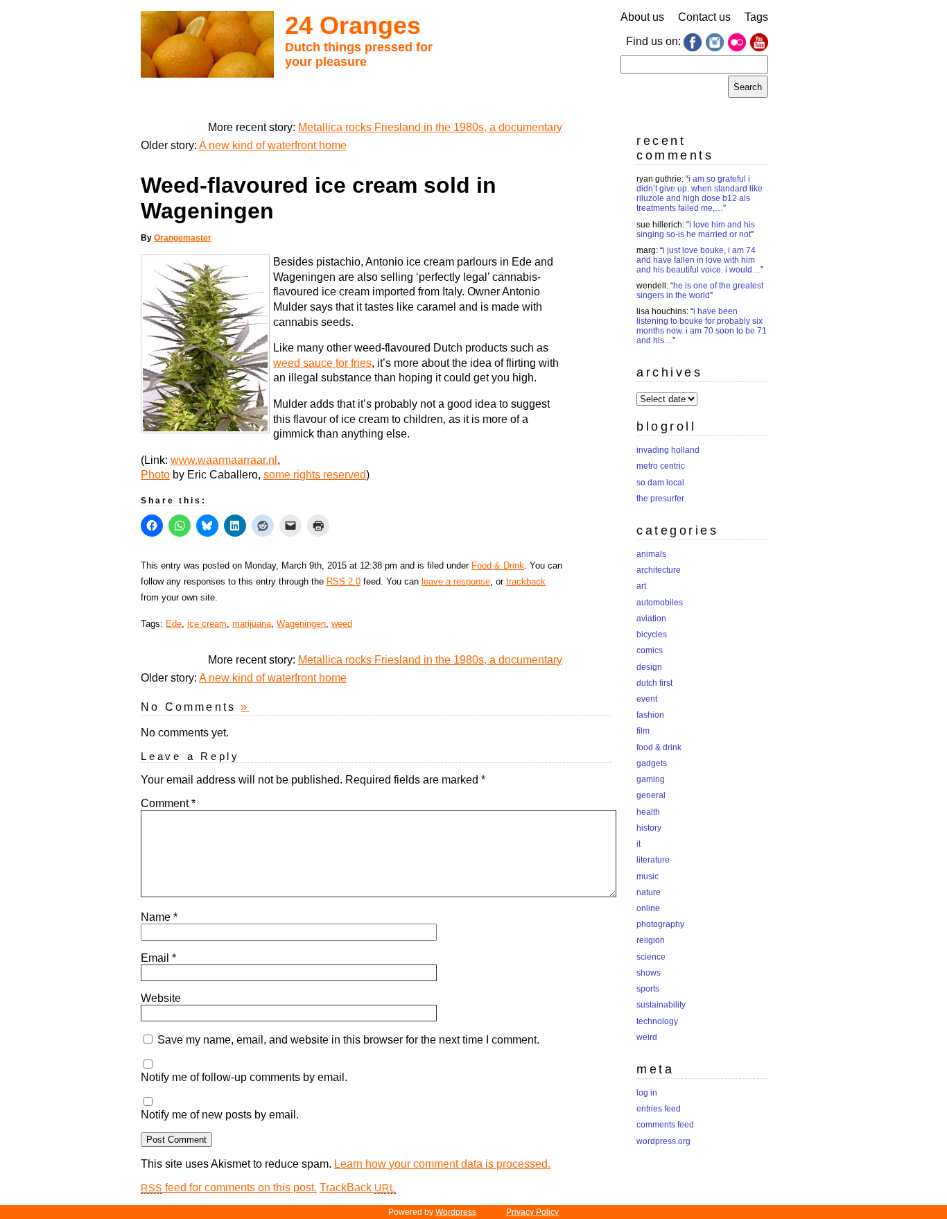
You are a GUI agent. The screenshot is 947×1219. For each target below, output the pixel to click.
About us (642, 17)
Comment (168, 803)
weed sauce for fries (322, 363)
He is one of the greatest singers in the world (699, 290)
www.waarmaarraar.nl (224, 460)
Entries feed (658, 1109)
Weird (646, 1037)
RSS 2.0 (343, 581)
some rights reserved (314, 475)
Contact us (704, 17)
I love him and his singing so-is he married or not (695, 229)
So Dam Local (660, 482)
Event (646, 699)
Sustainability (661, 1005)
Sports (647, 989)
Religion (650, 940)
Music (647, 876)
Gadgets (651, 763)
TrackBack (358, 1187)
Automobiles (659, 602)
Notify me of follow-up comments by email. (244, 1077)
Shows (648, 973)
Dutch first (654, 683)
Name (159, 917)
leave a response (456, 581)
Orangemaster (182, 238)
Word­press (455, 1212)
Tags (756, 17)
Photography (660, 924)
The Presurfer (660, 498)
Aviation (651, 618)
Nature (648, 892)
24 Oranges (353, 25)
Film (643, 731)
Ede (174, 624)
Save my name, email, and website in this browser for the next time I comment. (348, 1040)
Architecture (658, 570)
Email (158, 958)
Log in (646, 1093)
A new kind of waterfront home (273, 145)
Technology (657, 1021)
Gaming (650, 779)
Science (651, 957)
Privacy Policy (532, 1212)
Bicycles (651, 634)
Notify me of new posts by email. (220, 1115)
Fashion (650, 715)
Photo (155, 475)
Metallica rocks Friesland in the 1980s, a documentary (430, 127)
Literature (653, 860)
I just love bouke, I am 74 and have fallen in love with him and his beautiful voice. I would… (698, 260)
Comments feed (665, 1125)
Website (161, 998)
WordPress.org (663, 1141)
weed (341, 624)
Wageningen (301, 624)
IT (638, 844)
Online (648, 908)
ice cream (207, 624)
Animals (651, 554)
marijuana (251, 624)
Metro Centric (660, 466)
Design (649, 667)
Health (648, 812)
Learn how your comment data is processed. (442, 1164)
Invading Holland (668, 450)
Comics (649, 650)
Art (641, 586)
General (651, 795)
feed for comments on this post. (229, 1187)
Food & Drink (497, 565)
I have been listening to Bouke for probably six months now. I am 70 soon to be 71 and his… (701, 325)
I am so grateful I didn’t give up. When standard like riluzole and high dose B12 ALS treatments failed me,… (699, 193)
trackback (526, 581)
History (648, 828)
